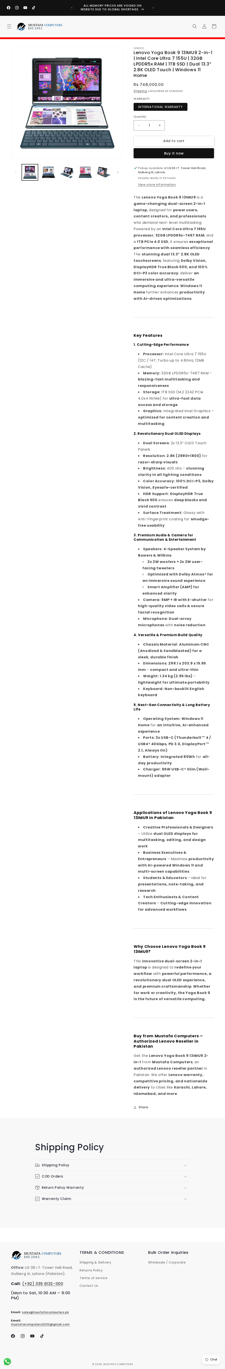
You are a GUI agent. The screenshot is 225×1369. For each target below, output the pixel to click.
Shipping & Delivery (95, 1262)
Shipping (140, 91)
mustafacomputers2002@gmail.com (40, 1324)
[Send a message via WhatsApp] (7, 1361)
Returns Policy (91, 1270)
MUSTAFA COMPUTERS (118, 1364)
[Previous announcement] (72, 8)
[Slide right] (118, 172)
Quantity (140, 117)
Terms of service (94, 1278)
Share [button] (143, 1107)
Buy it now (174, 153)
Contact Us (89, 1285)
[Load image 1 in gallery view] (30, 172)
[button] (9, 26)
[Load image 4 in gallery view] (85, 172)
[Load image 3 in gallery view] (67, 172)
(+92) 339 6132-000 (42, 1283)
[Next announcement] (153, 8)
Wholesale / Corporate (167, 1262)
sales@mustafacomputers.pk (45, 1312)
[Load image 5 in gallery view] (104, 172)
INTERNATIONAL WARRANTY (160, 107)
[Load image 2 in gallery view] (48, 172)
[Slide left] (16, 172)
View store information (157, 184)
